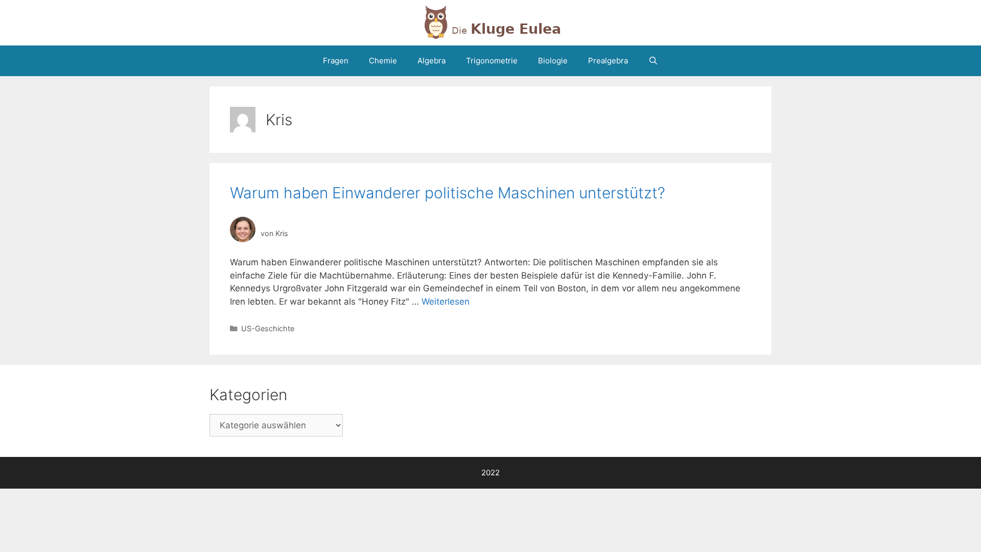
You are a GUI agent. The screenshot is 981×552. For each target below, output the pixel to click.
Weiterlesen (446, 301)
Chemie (383, 60)
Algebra (431, 60)
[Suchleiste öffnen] (653, 60)
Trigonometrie (492, 60)
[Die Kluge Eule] (490, 22)
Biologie (553, 60)
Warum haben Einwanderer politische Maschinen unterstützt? (447, 192)
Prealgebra (608, 60)
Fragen (335, 60)
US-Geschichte (267, 328)
